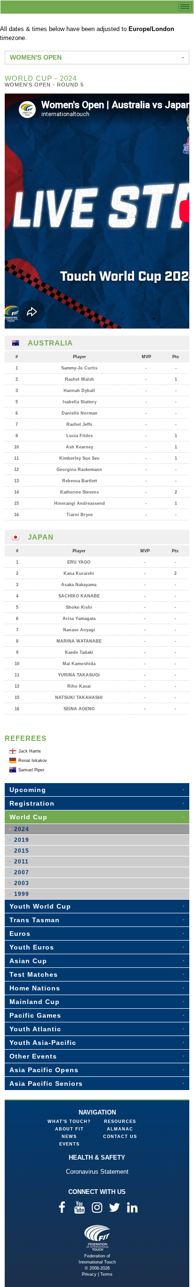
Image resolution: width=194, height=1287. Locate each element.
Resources (120, 1121)
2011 (21, 861)
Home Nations (34, 988)
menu (185, 6)
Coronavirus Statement (97, 1171)
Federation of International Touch (97, 1238)
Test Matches (33, 974)
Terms (106, 1274)
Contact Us (120, 1136)
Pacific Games (35, 1015)
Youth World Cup (40, 906)
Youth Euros (31, 947)
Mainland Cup (34, 1001)
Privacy (89, 1274)
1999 (21, 894)
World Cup (28, 817)
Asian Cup (28, 961)
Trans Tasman (34, 920)
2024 (21, 829)
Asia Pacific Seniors (46, 1083)
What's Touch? (69, 1121)
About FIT (69, 1129)
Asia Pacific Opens (44, 1070)
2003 (21, 883)
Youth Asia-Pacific (42, 1042)
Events (69, 1144)
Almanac (120, 1129)
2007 (21, 872)
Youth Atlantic (35, 1029)
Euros (20, 933)
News (69, 1136)
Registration (32, 803)
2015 (21, 851)
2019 (21, 840)
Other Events (33, 1056)
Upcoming (27, 789)
